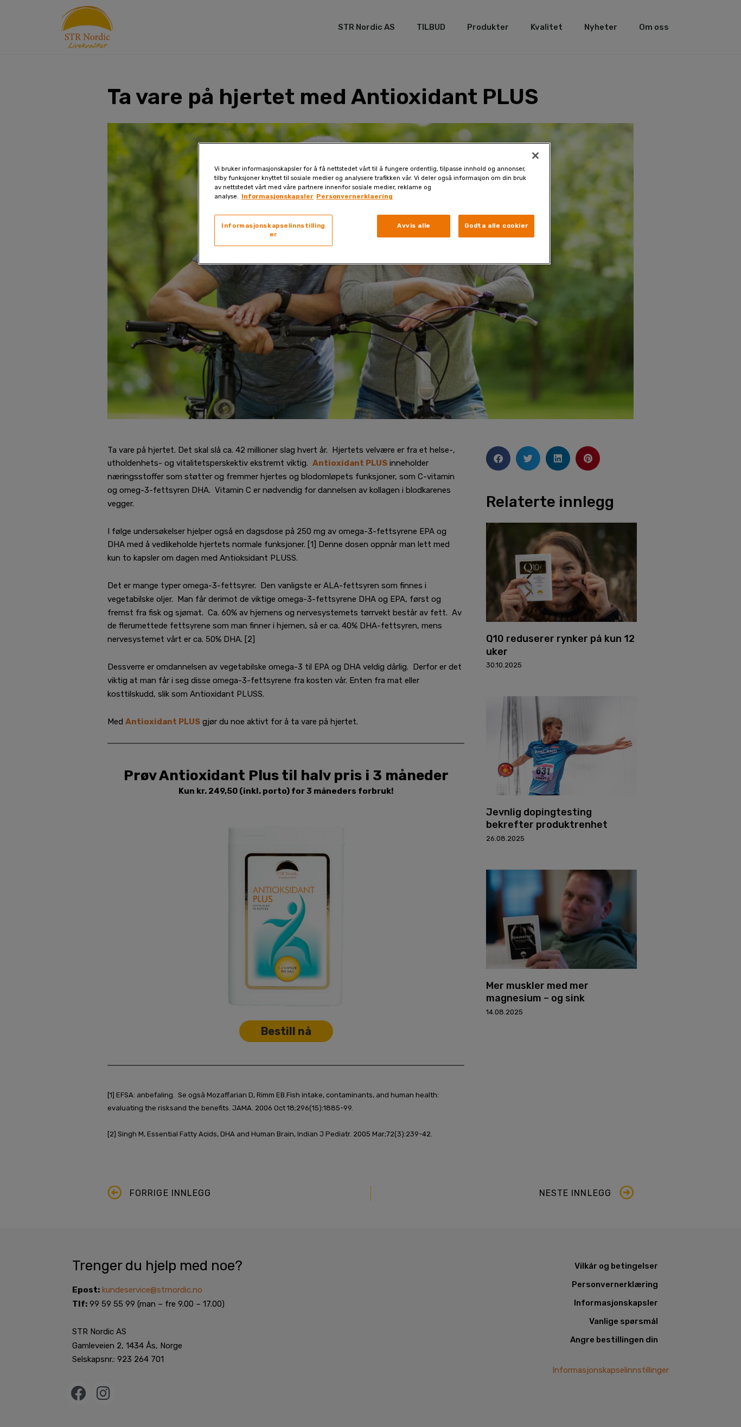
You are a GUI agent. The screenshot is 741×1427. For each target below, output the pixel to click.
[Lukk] (535, 156)
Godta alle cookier (496, 225)
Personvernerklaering (354, 196)
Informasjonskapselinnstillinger (273, 230)
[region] (374, 204)
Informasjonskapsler (277, 196)
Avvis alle (414, 225)
